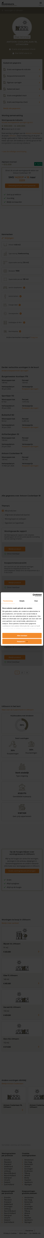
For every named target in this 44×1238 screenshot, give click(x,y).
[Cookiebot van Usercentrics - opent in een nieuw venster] (33, 595)
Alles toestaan (22, 635)
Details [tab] (22, 601)
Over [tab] (36, 601)
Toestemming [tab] (8, 601)
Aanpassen (21, 641)
